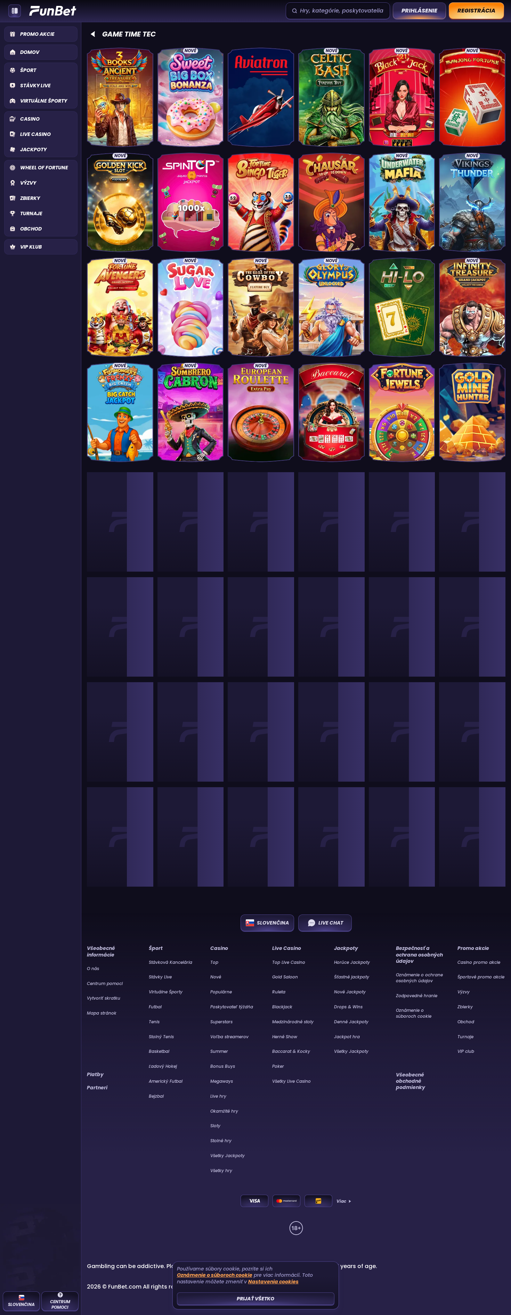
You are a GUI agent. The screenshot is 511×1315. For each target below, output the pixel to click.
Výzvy (463, 992)
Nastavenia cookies (273, 1281)
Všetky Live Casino (291, 1081)
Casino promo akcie (478, 962)
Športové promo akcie (480, 977)
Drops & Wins (348, 1007)
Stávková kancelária (170, 962)
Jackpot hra (347, 1037)
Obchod (465, 1022)
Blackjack (282, 1007)
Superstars (221, 1022)
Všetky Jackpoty (227, 1156)
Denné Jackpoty (351, 1022)
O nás (93, 968)
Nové (215, 977)
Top (214, 962)
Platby (95, 1074)
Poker (278, 1066)
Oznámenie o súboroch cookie (413, 1013)
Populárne (221, 992)
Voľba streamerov (229, 1037)
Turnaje (465, 1037)
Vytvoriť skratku (103, 998)
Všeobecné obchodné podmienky (410, 1081)
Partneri (97, 1087)
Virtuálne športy (165, 992)
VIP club (465, 1051)
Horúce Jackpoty (352, 962)
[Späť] (93, 34)
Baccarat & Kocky (291, 1051)
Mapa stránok (101, 1013)
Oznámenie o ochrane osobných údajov (419, 978)
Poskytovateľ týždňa (231, 1007)
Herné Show (284, 1037)
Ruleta (278, 992)
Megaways (221, 1081)
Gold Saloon (285, 977)
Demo (120, 135)
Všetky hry (221, 1170)
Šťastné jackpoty (351, 977)
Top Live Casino (288, 962)
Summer (219, 1051)
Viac (341, 1201)
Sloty (215, 1126)
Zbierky (465, 1007)
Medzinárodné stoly (293, 1022)
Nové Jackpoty (350, 992)
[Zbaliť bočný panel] (14, 11)
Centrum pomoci (105, 983)
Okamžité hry (224, 1111)
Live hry (218, 1096)
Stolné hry (221, 1141)
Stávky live (160, 977)
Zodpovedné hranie (416, 996)
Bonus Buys (222, 1066)
